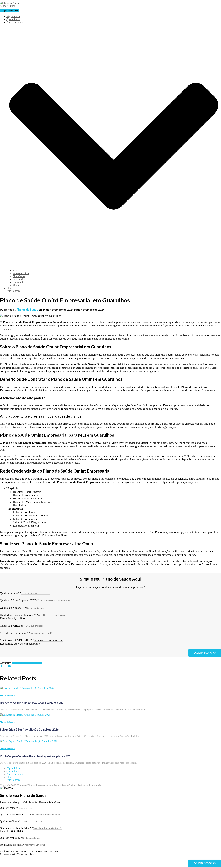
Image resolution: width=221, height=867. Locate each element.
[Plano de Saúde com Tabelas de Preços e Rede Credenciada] (12, 6)
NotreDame (19, 276)
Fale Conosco (13, 290)
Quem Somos (13, 19)
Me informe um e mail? (15, 633)
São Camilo (19, 279)
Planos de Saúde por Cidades (27, 663)
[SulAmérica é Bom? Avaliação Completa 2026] (25, 714)
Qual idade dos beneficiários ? (19, 615)
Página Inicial (13, 16)
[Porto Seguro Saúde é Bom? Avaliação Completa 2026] (28, 741)
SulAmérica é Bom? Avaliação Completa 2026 (29, 729)
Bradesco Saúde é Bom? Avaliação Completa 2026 (32, 703)
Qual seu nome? (10, 593)
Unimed (17, 285)
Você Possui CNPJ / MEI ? (17, 640)
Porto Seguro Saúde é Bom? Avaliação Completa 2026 (35, 756)
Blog (8, 288)
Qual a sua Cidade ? (13, 607)
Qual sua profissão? (12, 625)
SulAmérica (19, 282)
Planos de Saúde (7, 695)
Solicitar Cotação (205, 653)
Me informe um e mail (12, 844)
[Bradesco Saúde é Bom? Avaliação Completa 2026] (27, 688)
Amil (15, 270)
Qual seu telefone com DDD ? (16, 814)
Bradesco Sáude (21, 273)
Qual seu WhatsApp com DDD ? (20, 600)
